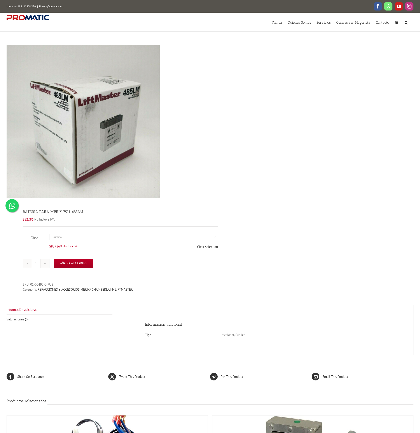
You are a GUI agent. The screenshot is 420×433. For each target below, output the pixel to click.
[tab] (59, 310)
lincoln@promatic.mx (51, 6)
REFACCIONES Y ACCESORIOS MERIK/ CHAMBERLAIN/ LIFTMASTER (85, 289)
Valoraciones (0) (17, 319)
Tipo (34, 237)
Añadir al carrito (73, 263)
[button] (406, 22)
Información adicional (22, 310)
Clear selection (207, 247)
